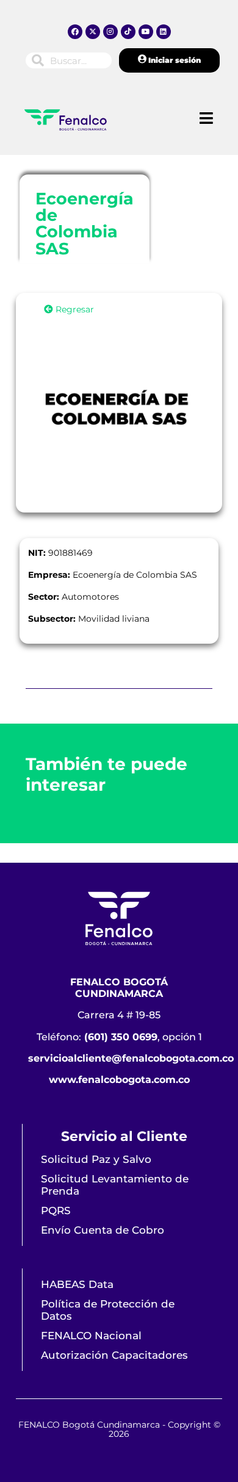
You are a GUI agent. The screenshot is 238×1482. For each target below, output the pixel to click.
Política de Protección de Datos (108, 1310)
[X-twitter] (92, 31)
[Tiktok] (128, 31)
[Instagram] (110, 31)
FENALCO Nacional (91, 1335)
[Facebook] (75, 31)
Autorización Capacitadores (114, 1355)
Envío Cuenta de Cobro (102, 1230)
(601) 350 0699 (120, 1037)
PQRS (56, 1210)
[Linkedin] (163, 31)
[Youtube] (146, 31)
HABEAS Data (77, 1284)
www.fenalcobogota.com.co (119, 1079)
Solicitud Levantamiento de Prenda (115, 1185)
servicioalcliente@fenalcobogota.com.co (131, 1058)
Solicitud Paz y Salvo (96, 1159)
